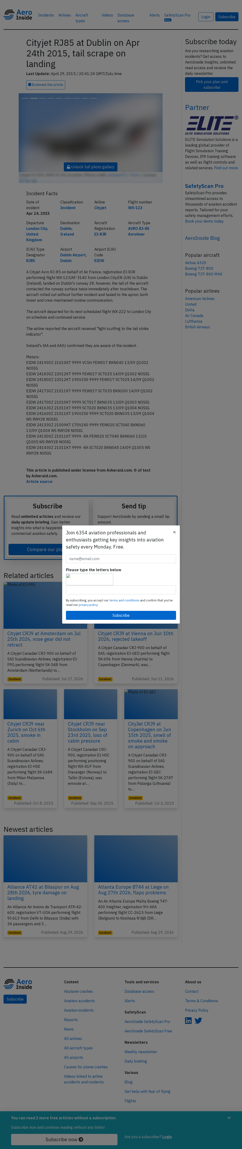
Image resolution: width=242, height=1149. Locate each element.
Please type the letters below (93, 569)
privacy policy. (88, 605)
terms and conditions (124, 600)
